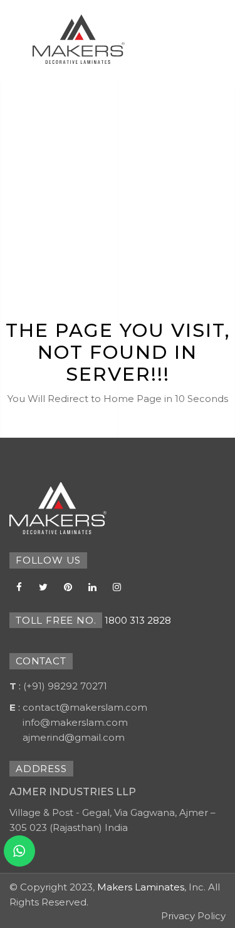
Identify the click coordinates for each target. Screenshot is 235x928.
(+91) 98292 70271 (65, 686)
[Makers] (58, 508)
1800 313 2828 (138, 620)
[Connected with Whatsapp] (19, 851)
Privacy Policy (193, 916)
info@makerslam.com (75, 722)
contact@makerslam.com (85, 707)
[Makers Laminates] (79, 39)
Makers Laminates (140, 887)
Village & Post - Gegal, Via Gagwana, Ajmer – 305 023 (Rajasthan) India (112, 820)
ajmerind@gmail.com (74, 737)
